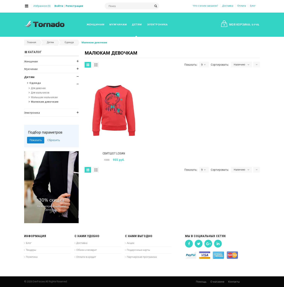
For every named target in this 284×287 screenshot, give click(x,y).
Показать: (190, 64)
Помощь (201, 281)
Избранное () (41, 6)
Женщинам (31, 61)
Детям (29, 77)
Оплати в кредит (86, 257)
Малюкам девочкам (44, 101)
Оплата (241, 5)
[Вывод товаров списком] (96, 65)
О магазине (217, 281)
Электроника (32, 112)
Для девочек (38, 88)
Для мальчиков (40, 92)
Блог (253, 5)
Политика (31, 257)
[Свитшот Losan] (114, 110)
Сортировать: (220, 64)
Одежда (35, 83)
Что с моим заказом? (205, 5)
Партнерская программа (142, 257)
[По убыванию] (256, 65)
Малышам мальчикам (44, 97)
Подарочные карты (138, 250)
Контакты (234, 281)
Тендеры (31, 250)
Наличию (239, 64)
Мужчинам (31, 69)
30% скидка (51, 200)
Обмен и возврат (86, 250)
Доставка (227, 5)
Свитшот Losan (114, 153)
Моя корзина (242, 24)
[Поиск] (155, 6)
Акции (130, 243)
